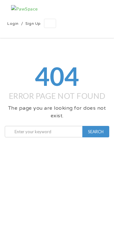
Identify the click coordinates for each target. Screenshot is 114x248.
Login (13, 23)
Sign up (33, 23)
